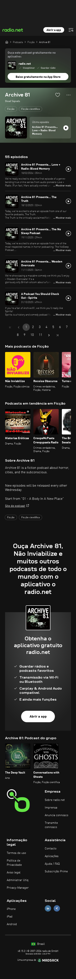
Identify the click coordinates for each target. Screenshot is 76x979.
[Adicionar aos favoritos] (57, 94)
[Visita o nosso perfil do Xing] (56, 908)
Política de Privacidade (14, 862)
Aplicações (51, 856)
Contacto (50, 848)
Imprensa (51, 807)
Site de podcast (15, 505)
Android (12, 924)
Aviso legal (13, 872)
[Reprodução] (65, 127)
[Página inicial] (6, 42)
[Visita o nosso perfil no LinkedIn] (48, 908)
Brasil (40, 944)
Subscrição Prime (56, 871)
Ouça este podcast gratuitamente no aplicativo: (32, 54)
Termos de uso (16, 853)
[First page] (10, 327)
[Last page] (57, 335)
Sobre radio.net (55, 800)
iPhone (11, 909)
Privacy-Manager (18, 887)
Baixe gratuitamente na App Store (38, 76)
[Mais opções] (68, 95)
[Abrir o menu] (70, 29)
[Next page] (49, 335)
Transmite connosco (51, 825)
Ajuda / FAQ (52, 863)
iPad (9, 916)
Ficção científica (30, 109)
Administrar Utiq (17, 880)
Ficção (11, 109)
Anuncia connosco (56, 815)
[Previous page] (18, 327)
